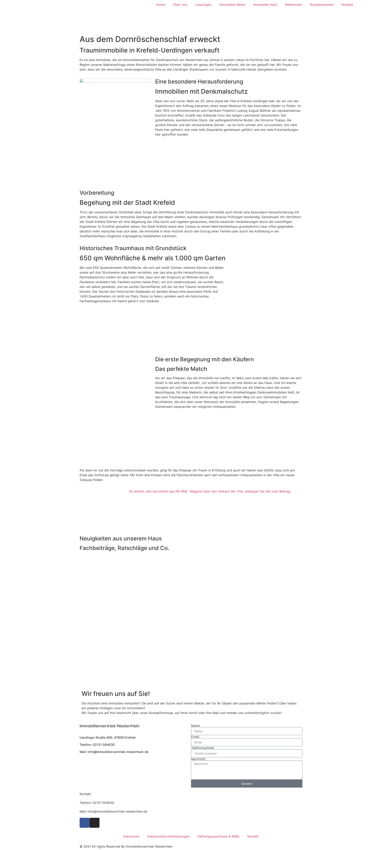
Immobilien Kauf (265, 5)
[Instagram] (94, 823)
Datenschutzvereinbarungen (168, 836)
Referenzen (293, 5)
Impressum (131, 836)
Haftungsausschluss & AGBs (218, 836)
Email (195, 736)
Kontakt (347, 5)
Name (195, 725)
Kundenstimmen (322, 5)
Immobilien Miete (232, 5)
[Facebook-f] (85, 823)
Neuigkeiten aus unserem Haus (121, 538)
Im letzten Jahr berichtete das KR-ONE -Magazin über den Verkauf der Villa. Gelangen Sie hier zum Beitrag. (210, 491)
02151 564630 (104, 745)
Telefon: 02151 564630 (97, 803)
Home (160, 5)
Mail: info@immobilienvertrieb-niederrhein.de (114, 752)
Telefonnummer (202, 747)
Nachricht (198, 759)
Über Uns (180, 5)
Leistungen (203, 5)
